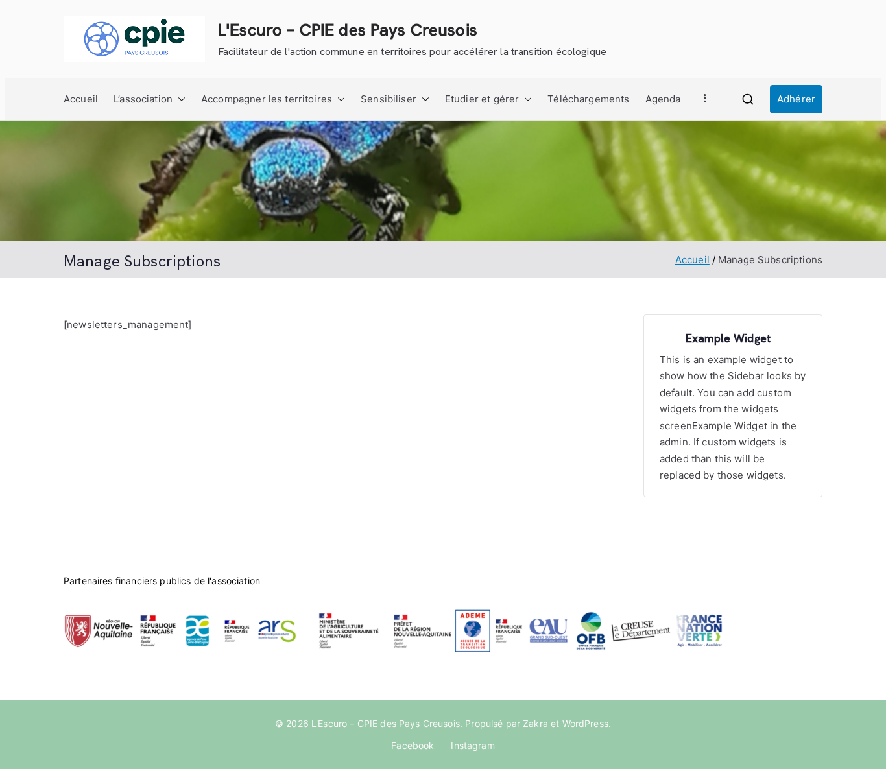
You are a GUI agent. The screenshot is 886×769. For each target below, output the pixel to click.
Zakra (535, 723)
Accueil (81, 99)
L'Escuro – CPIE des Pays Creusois (347, 30)
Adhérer (796, 99)
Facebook (412, 745)
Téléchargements (588, 99)
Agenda (663, 99)
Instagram (472, 745)
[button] (179, 99)
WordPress (585, 723)
